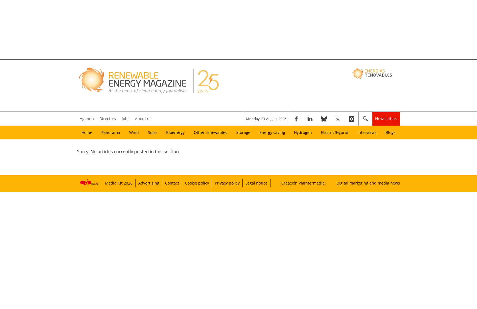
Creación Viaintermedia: (303, 183)
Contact (172, 183)
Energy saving (272, 132)
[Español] (373, 73)
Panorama (110, 132)
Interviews (367, 132)
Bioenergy (175, 132)
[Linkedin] (310, 119)
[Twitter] (337, 119)
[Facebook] (296, 119)
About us (143, 118)
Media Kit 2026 (118, 183)
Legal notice (256, 183)
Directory (107, 118)
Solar (152, 132)
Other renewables (210, 132)
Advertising (148, 183)
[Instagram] (351, 119)
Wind (134, 132)
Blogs (391, 132)
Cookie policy (197, 183)
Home (86, 132)
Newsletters (386, 118)
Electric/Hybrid (334, 132)
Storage (243, 132)
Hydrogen (303, 132)
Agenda (87, 118)
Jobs (125, 118)
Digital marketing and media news (368, 183)
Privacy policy (227, 183)
